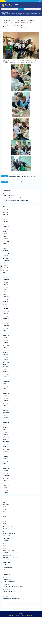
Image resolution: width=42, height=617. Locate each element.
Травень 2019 (5, 332)
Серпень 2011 (5, 480)
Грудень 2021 (5, 291)
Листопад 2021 (6, 292)
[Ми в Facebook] (37, 1)
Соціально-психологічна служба (9, 591)
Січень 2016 (5, 396)
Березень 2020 (6, 318)
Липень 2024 (5, 246)
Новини (11, 29)
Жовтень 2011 (5, 477)
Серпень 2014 (5, 424)
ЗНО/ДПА (5, 548)
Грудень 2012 (5, 454)
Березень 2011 (6, 485)
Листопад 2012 (6, 456)
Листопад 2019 (6, 325)
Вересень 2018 (6, 345)
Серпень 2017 (5, 367)
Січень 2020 (5, 321)
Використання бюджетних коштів (9, 533)
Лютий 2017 (5, 376)
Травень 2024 (5, 250)
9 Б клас (4, 523)
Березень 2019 (6, 335)
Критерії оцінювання (7, 555)
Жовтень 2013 (5, 439)
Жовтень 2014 (5, 420)
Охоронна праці (6, 572)
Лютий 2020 (5, 320)
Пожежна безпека (6, 576)
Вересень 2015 (6, 403)
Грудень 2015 (5, 398)
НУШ (4, 569)
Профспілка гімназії (6, 584)
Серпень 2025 (5, 228)
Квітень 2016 (5, 391)
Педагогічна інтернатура (7, 574)
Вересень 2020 (6, 311)
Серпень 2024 (5, 245)
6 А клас (4, 509)
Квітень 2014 (5, 429)
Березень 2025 (6, 234)
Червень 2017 (5, 369)
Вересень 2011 (6, 478)
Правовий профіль (6, 577)
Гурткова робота (6, 538)
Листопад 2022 (6, 279)
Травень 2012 (5, 465)
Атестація (5, 528)
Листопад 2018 (6, 342)
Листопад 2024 (6, 241)
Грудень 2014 (5, 417)
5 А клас (4, 506)
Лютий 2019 (5, 337)
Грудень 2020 (5, 308)
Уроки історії (5, 594)
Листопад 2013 (6, 437)
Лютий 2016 (5, 395)
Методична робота (6, 562)
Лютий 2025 (5, 236)
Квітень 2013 (5, 448)
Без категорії (5, 530)
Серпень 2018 (5, 347)
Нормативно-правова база (8, 567)
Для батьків (5, 540)
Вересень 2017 (6, 366)
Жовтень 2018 (5, 344)
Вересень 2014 (6, 422)
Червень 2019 (5, 330)
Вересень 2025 (6, 226)
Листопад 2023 (6, 260)
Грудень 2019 (5, 323)
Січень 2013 (5, 453)
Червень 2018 (5, 350)
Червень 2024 (5, 248)
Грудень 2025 (5, 221)
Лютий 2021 (5, 304)
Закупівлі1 (5, 545)
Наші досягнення (6, 564)
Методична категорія (7, 560)
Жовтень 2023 (5, 262)
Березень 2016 (6, 393)
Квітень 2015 (5, 410)
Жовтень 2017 (5, 364)
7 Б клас (4, 514)
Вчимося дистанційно (7, 535)
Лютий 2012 (5, 470)
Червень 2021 (5, 299)
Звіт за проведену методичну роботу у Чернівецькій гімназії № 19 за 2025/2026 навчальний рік (20, 197)
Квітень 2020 (5, 316)
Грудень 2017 (5, 361)
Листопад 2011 (6, 475)
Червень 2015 (5, 407)
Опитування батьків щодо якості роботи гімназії (12, 198)
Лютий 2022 (5, 289)
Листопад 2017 (6, 362)
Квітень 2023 (5, 272)
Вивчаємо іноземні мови (7, 531)
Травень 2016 (5, 390)
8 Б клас (4, 519)
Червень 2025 (5, 229)
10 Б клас (5, 502)
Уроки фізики (5, 596)
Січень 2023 (5, 277)
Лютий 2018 (5, 357)
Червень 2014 (5, 425)
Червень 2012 (5, 463)
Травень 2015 (5, 408)
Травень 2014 (5, 427)
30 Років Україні (6, 504)
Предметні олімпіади (7, 579)
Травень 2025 (5, 231)
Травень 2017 (5, 371)
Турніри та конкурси (6, 593)
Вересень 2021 (6, 296)
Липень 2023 (5, 267)
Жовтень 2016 (5, 383)
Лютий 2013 (5, 451)
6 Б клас (4, 511)
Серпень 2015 (5, 405)
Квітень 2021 (5, 303)
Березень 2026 (6, 216)
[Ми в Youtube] (39, 1)
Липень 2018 (5, 349)
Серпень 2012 (5, 461)
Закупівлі (5, 543)
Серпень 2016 (5, 386)
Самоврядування (6, 588)
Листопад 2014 (6, 419)
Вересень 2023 (6, 263)
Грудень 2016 (5, 379)
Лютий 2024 (5, 255)
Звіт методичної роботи (7, 547)
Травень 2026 (5, 212)
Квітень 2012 (5, 466)
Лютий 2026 (5, 217)
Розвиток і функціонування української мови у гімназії (13, 586)
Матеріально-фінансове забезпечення (10, 559)
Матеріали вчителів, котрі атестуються (10, 557)
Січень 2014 (5, 434)
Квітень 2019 (5, 333)
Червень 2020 (5, 313)
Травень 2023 (5, 270)
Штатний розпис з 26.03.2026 (8, 195)
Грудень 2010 (5, 490)
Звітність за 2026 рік (6, 193)
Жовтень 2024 (5, 243)
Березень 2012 (6, 468)
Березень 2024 (6, 253)
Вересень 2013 (6, 441)
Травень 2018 (5, 352)
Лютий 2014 (5, 432)
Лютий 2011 (5, 487)
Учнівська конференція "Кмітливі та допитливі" (11, 598)
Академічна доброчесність (8, 526)
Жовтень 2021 (5, 294)
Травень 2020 (5, 315)
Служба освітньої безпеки (8, 589)
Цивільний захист (6, 601)
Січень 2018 (5, 359)
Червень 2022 (5, 284)
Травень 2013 (5, 446)
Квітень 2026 (5, 214)
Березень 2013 (6, 449)
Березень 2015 (6, 412)
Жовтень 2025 (5, 224)
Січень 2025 (5, 238)
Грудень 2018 (5, 340)
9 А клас (4, 521)
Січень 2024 (5, 257)
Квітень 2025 (5, 233)
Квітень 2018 (5, 354)
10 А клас (5, 501)
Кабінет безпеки (6, 552)
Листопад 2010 (6, 492)
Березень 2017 (6, 374)
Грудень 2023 (5, 258)
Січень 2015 (5, 415)
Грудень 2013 (5, 436)
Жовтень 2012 (5, 458)
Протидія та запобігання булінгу (9, 581)
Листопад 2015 (6, 400)
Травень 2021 (5, 301)
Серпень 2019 (5, 328)
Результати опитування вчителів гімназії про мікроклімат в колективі (15, 200)
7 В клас (4, 516)
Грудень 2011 (5, 473)
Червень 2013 (5, 444)
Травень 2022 (5, 286)
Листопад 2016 (6, 381)
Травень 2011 (5, 482)
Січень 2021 (5, 306)
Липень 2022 (5, 282)
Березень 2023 (6, 274)
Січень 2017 (5, 378)
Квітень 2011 (5, 483)
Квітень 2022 (5, 287)
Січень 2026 (5, 219)
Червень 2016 (5, 388)
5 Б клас (4, 507)
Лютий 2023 (5, 275)
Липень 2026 (5, 209)
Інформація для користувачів (8, 550)
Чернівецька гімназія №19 (11, 4)
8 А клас (4, 518)
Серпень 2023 (5, 265)
